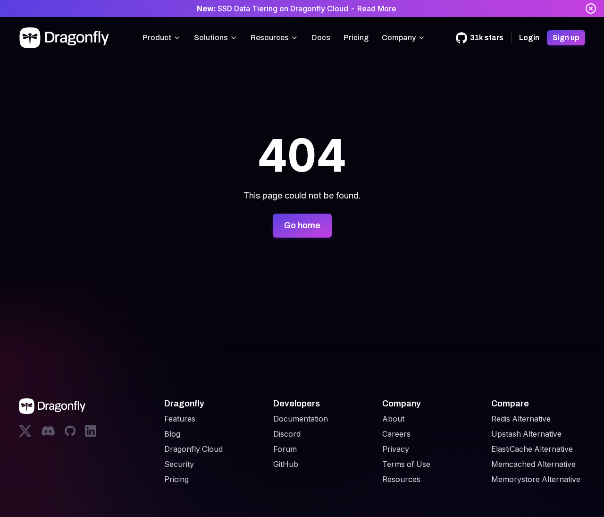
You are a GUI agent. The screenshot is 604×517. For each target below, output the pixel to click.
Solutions (211, 38)
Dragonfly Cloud (193, 449)
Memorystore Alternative (535, 479)
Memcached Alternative (533, 464)
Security (179, 464)
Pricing (356, 38)
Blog (172, 434)
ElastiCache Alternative (532, 449)
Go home (302, 225)
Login (529, 38)
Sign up (566, 38)
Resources (270, 38)
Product (157, 38)
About (393, 418)
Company (399, 38)
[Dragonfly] (66, 37)
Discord (287, 434)
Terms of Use (406, 464)
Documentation (300, 418)
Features (179, 418)
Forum (285, 449)
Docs (320, 38)
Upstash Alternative (526, 434)
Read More (376, 8)
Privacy (395, 449)
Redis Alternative (521, 418)
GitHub (285, 464)
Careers (396, 434)
